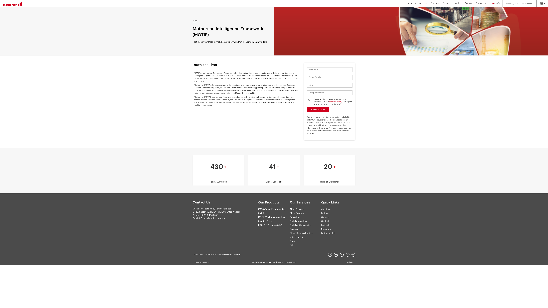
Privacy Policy (335, 102)
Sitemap (237, 254)
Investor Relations (224, 254)
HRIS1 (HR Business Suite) (270, 225)
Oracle (293, 241)
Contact (325, 221)
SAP (292, 245)
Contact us (481, 3)
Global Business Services (301, 233)
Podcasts (325, 225)
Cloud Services (297, 213)
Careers (468, 3)
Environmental (328, 233)
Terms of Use (210, 254)
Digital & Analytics (298, 221)
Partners (447, 3)
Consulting (295, 217)
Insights (457, 3)
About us (411, 3)
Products (435, 3)
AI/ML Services (297, 209)
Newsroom (326, 229)
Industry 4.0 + (296, 237)
